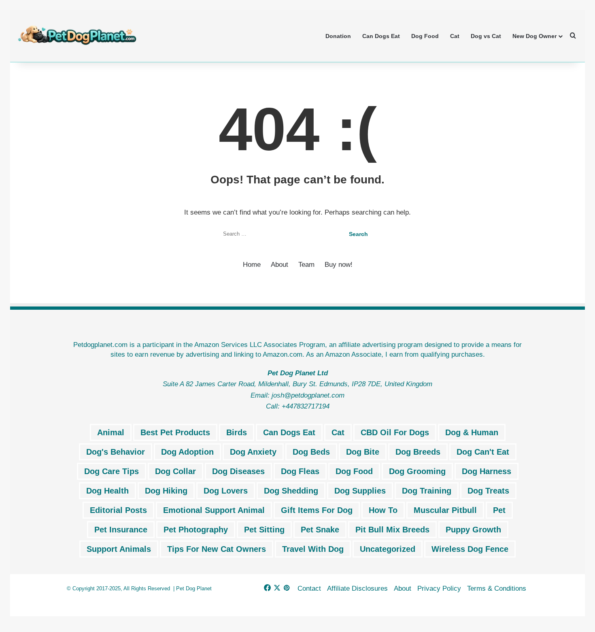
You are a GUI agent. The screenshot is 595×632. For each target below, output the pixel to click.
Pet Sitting (264, 529)
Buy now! (339, 264)
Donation (338, 36)
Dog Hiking (166, 490)
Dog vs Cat (486, 36)
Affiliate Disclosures (357, 588)
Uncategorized (387, 549)
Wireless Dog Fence (469, 549)
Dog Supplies (360, 490)
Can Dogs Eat (381, 36)
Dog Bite (362, 451)
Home (252, 264)
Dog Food (425, 36)
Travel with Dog (313, 549)
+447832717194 (305, 406)
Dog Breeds (417, 451)
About (279, 264)
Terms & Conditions (496, 588)
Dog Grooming (417, 471)
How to (383, 510)
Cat (454, 36)
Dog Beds (311, 451)
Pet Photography (196, 529)
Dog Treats (488, 490)
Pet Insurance (120, 529)
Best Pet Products (175, 432)
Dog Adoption (187, 451)
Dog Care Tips (111, 471)
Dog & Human (471, 432)
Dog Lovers (226, 490)
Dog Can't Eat (483, 451)
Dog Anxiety (253, 451)
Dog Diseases (238, 471)
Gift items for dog (317, 510)
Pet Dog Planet (194, 588)
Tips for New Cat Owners (216, 549)
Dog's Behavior (115, 451)
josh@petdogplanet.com (308, 395)
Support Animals (119, 549)
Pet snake (320, 529)
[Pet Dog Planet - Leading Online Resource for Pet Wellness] (77, 35)
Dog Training (426, 490)
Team (306, 264)
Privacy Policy (439, 588)
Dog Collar (175, 471)
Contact (309, 588)
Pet (499, 510)
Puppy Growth (473, 529)
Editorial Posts (118, 510)
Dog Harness (486, 471)
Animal (110, 432)
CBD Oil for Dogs (395, 432)
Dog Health (107, 490)
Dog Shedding (291, 490)
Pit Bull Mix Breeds (392, 529)
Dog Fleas (300, 471)
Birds (236, 432)
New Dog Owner (534, 36)
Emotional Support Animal (214, 510)
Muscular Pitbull (445, 510)
